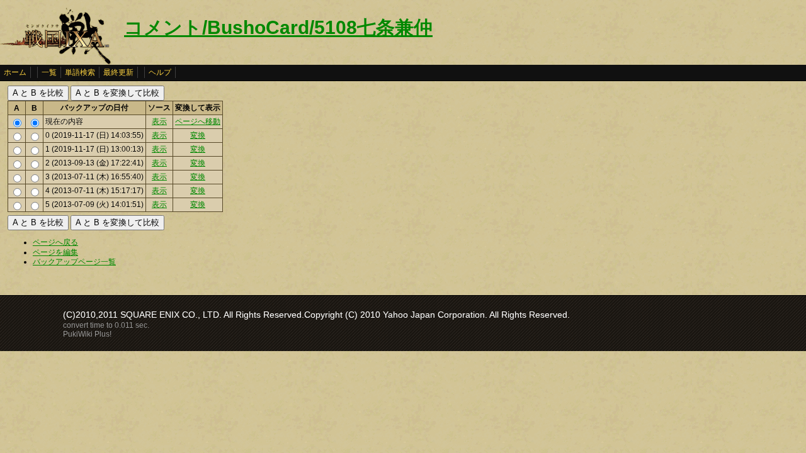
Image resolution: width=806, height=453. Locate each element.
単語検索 (80, 72)
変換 (197, 135)
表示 (159, 121)
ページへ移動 (197, 121)
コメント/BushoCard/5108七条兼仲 (278, 27)
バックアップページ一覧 (74, 261)
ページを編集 (55, 252)
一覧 (49, 72)
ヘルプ (160, 72)
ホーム (15, 72)
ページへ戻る (55, 242)
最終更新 (118, 72)
